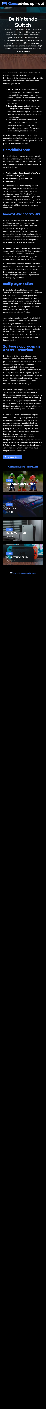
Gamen (22, 72)
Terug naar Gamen (12, 457)
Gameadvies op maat (10, 72)
